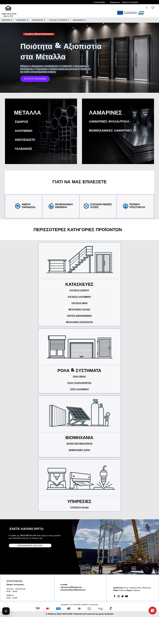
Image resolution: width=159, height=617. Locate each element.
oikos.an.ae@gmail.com (71, 587)
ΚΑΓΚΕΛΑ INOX (79, 303)
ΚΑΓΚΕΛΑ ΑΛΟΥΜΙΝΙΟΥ (79, 297)
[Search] (146, 8)
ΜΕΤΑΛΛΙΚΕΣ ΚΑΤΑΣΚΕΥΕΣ (79, 322)
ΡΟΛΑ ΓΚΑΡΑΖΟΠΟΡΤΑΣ (79, 383)
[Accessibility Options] (6, 611)
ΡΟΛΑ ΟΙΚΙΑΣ (79, 377)
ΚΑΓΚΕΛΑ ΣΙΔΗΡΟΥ (79, 290)
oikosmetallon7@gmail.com (73, 590)
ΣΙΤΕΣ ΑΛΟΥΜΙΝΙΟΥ (79, 389)
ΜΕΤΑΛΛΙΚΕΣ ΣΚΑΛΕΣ (79, 309)
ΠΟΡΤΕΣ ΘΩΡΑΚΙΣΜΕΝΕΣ (79, 316)
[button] (7, 20)
